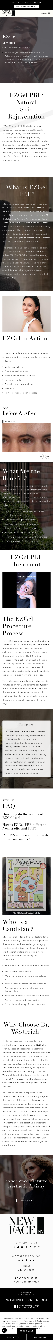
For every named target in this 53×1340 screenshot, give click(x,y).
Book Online (26, 1331)
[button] (4, 1330)
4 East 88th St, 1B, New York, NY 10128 (26, 1280)
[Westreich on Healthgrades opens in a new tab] (35, 1247)
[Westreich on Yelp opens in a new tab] (30, 1247)
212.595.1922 (37, 1329)
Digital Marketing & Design (29, 1307)
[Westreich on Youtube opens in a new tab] (22, 1247)
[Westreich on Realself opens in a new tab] (39, 1247)
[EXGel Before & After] (26, 437)
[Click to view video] (26, 590)
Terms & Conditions (14, 1300)
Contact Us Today (26, 1201)
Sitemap (44, 1300)
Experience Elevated (26, 1184)
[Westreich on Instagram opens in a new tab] (14, 1247)
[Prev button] (41, 456)
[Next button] (47, 456)
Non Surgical (15, 47)
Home (4, 47)
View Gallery (10, 421)
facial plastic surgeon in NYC (26, 1045)
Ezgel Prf (28, 47)
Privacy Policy (32, 1300)
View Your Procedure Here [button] (26, 6)
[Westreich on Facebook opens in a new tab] (26, 1247)
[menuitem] (14, 1247)
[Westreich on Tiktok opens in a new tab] (18, 1247)
